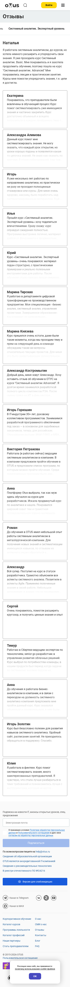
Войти (49, 5)
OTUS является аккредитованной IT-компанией (29, 861)
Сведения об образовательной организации (27, 856)
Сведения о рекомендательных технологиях (27, 866)
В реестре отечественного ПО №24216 (24, 870)
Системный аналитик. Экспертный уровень (36, 28)
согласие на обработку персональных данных (30, 835)
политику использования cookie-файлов (35, 969)
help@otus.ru (43, 851)
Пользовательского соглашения (34, 833)
